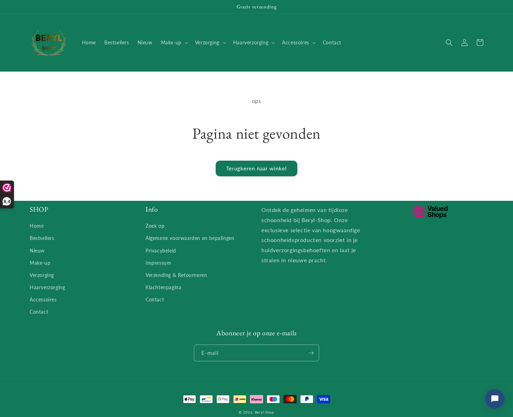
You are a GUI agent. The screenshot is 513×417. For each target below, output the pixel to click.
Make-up (40, 263)
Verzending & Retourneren (176, 275)
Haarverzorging (47, 287)
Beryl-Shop (264, 412)
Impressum (158, 263)
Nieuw (37, 251)
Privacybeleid (161, 251)
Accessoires (43, 299)
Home (37, 226)
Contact (39, 312)
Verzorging (42, 275)
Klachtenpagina (163, 287)
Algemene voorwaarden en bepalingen (190, 238)
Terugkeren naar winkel (256, 168)
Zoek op (155, 226)
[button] (174, 42)
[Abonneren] (311, 352)
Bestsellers (42, 238)
